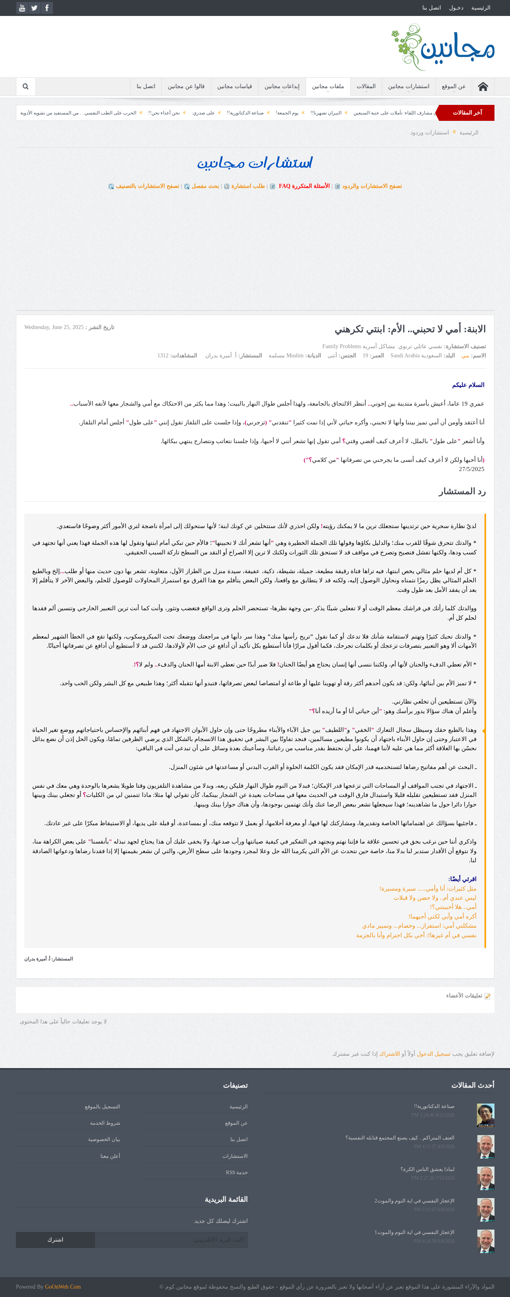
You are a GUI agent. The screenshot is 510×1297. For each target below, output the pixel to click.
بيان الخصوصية (104, 1139)
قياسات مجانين (234, 86)
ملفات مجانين (328, 86)
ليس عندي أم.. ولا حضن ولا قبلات (435, 898)
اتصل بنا (431, 8)
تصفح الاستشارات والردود (372, 186)
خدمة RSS (237, 1172)
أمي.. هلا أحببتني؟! (453, 907)
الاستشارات (235, 1156)
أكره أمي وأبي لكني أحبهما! (442, 916)
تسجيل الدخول (434, 1054)
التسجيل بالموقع (102, 1107)
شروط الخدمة (105, 1123)
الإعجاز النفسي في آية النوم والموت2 (415, 1201)
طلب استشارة (248, 186)
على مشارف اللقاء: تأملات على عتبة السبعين (424, 113)
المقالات (366, 86)
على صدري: (229, 113)
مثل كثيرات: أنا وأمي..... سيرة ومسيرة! (428, 888)
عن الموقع (454, 86)
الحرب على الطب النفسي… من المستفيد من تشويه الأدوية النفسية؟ (95, 113)
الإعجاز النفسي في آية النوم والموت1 (415, 1232)
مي (465, 356)
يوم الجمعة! (313, 113)
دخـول (456, 8)
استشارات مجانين (409, 86)
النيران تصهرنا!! (352, 113)
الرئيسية (480, 8)
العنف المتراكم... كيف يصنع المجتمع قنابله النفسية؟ (400, 1138)
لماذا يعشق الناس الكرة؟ (427, 1169)
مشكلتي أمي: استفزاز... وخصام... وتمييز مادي (419, 925)
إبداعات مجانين (282, 86)
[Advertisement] (255, 254)
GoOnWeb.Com (63, 1287)
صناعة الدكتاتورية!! (271, 113)
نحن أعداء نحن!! (190, 113)
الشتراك (389, 1054)
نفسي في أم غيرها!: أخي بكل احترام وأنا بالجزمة (416, 935)
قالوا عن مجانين (186, 86)
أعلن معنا (110, 1156)
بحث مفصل (205, 186)
